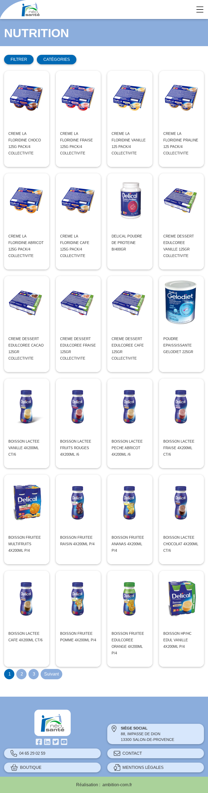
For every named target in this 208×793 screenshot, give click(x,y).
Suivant (51, 674)
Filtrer (19, 59)
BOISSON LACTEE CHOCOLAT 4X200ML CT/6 (180, 544)
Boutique (30, 767)
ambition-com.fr (117, 784)
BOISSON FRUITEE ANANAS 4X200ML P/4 (128, 544)
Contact (132, 753)
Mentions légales (143, 767)
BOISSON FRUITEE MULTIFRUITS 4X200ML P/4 (24, 544)
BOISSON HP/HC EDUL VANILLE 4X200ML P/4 (177, 640)
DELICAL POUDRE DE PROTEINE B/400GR (127, 242)
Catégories (56, 59)
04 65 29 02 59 (32, 753)
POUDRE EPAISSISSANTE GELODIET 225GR (178, 345)
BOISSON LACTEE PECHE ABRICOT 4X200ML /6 (127, 447)
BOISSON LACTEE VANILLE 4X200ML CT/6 (24, 447)
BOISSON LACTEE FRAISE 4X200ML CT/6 (178, 447)
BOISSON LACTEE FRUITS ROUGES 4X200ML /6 (75, 447)
